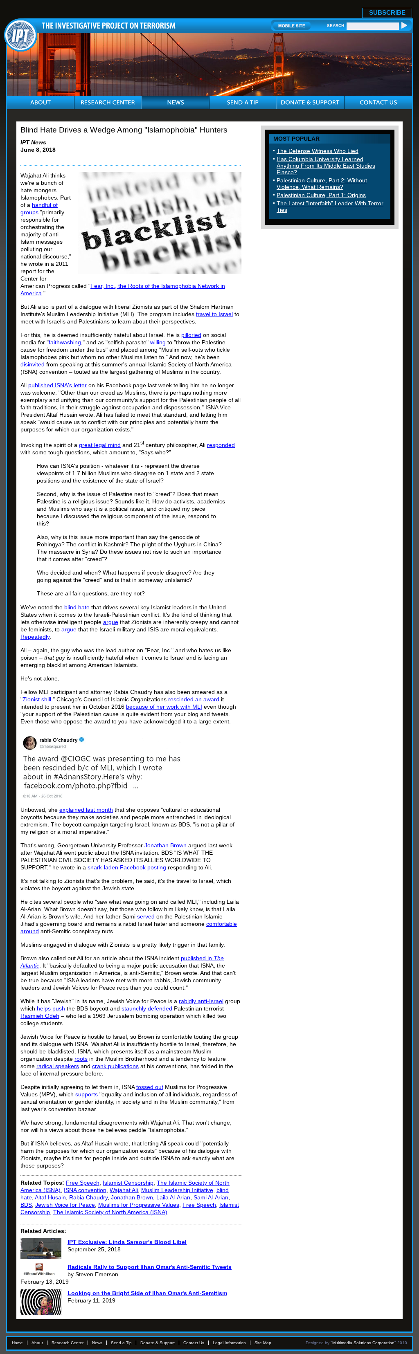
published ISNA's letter (57, 385)
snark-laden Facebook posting (127, 867)
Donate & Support (157, 1343)
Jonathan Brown (165, 845)
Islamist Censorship (128, 1182)
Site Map (263, 1343)
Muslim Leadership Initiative (177, 1190)
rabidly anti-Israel (201, 1001)
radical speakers (57, 1066)
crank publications (115, 1066)
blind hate (77, 607)
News (97, 1343)
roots (81, 1058)
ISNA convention (85, 1190)
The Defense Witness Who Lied (317, 151)
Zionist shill (37, 699)
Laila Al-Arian (173, 1197)
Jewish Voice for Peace (65, 1204)
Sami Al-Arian (211, 1197)
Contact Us (193, 1343)
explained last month (86, 809)
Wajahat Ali (124, 1190)
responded (221, 445)
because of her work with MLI (164, 706)
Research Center (67, 1343)
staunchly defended (147, 1008)
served (146, 916)
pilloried (191, 335)
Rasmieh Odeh (39, 1016)
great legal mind (100, 445)
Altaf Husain (50, 1197)
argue (110, 622)
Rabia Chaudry (88, 1197)
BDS (26, 1204)
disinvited (32, 364)
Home (17, 1343)
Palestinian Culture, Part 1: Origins (321, 195)
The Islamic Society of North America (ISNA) (110, 1212)
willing (158, 342)
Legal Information (229, 1343)
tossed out (149, 1087)
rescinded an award (193, 699)
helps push (51, 1008)
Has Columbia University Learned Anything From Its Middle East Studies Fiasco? (326, 165)
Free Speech (82, 1182)
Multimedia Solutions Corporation (363, 1343)
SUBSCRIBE (387, 12)
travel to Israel (214, 314)
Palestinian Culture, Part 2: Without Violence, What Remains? (322, 183)
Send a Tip (121, 1343)
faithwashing (65, 342)
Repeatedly (35, 636)
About (37, 1343)
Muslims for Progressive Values (138, 1204)
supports (86, 1094)
